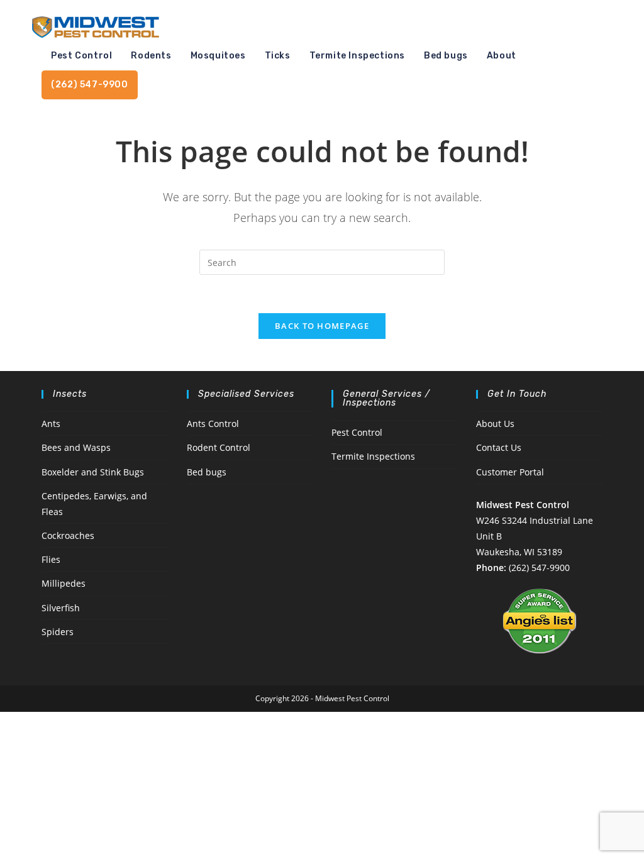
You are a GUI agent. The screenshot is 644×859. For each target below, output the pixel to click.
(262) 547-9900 (539, 568)
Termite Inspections (373, 456)
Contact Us (498, 447)
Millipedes (64, 583)
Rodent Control (218, 447)
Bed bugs (206, 472)
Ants (51, 424)
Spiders (58, 632)
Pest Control (356, 432)
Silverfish (61, 608)
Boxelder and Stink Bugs (93, 472)
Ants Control (213, 424)
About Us (495, 424)
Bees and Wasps (76, 447)
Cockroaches (68, 535)
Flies (51, 559)
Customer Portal (510, 472)
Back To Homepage (322, 325)
